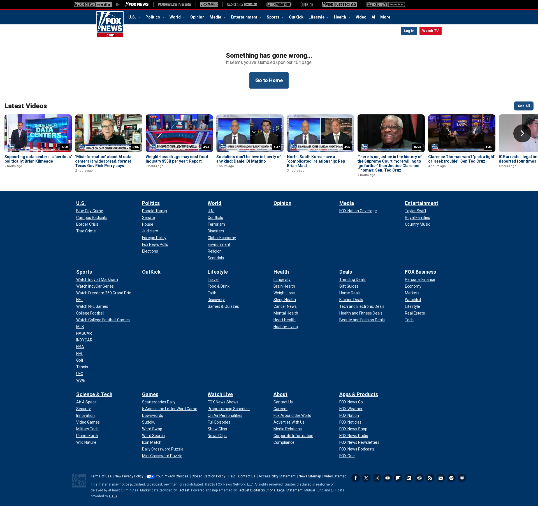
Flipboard (398, 478)
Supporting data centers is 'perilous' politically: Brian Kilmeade (38, 158)
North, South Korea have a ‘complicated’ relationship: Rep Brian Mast (316, 161)
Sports (273, 17)
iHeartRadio (462, 478)
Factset (183, 490)
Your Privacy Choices (172, 476)
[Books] (385, 4)
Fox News (110, 24)
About (280, 394)
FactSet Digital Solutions (256, 490)
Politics (153, 17)
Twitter (366, 478)
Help (231, 476)
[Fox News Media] (137, 4)
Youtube (387, 478)
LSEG (113, 496)
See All (524, 106)
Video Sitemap (335, 476)
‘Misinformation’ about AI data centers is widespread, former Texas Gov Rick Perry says (103, 161)
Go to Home (269, 80)
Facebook (355, 478)
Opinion (197, 17)
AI (373, 17)
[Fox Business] (174, 4)
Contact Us (247, 476)
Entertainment (244, 17)
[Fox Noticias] (339, 4)
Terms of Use (101, 476)
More (385, 17)
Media (216, 17)
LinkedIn (409, 478)
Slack (419, 478)
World (176, 17)
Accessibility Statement (277, 476)
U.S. (132, 17)
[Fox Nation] (209, 4)
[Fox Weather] (278, 4)
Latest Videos (25, 106)
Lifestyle (317, 17)
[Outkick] (306, 4)
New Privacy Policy (129, 476)
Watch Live (220, 394)
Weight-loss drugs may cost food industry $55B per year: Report (177, 158)
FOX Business (420, 272)
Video (361, 17)
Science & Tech (94, 394)
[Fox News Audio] (242, 4)
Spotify (451, 478)
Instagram (377, 478)
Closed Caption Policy (208, 476)
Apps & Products (358, 394)
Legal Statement (290, 490)
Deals (345, 272)
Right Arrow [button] (522, 133)
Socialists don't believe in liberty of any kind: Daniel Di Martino (248, 158)
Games (150, 394)
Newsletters (441, 478)
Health (340, 17)
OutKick (296, 17)
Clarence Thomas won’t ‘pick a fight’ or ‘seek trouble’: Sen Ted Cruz (461, 158)
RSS (430, 478)
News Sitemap (310, 476)
